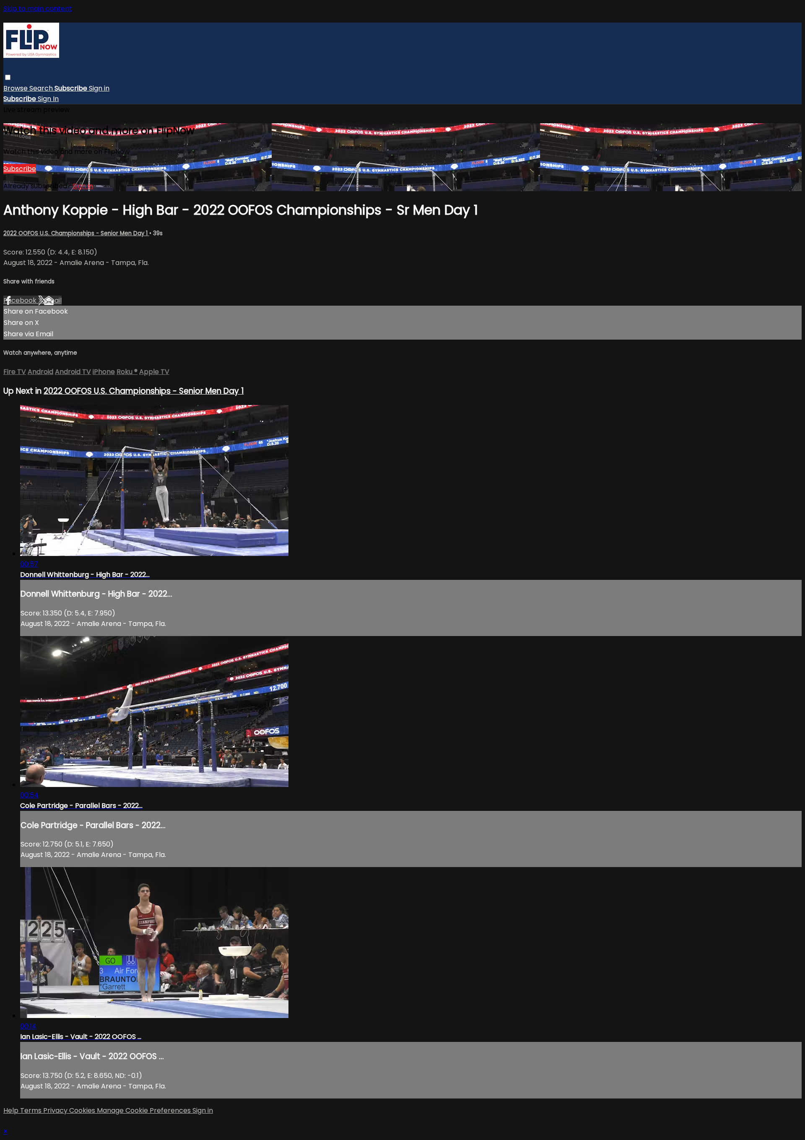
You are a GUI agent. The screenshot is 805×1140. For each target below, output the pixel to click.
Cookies (83, 1110)
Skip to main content (37, 8)
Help (11, 1110)
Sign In (48, 99)
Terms (31, 1110)
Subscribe (19, 169)
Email (53, 300)
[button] (7, 77)
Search (42, 88)
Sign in (99, 88)
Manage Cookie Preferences (144, 1110)
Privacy (56, 1110)
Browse (16, 88)
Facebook (20, 300)
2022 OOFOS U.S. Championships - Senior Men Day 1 (76, 233)
